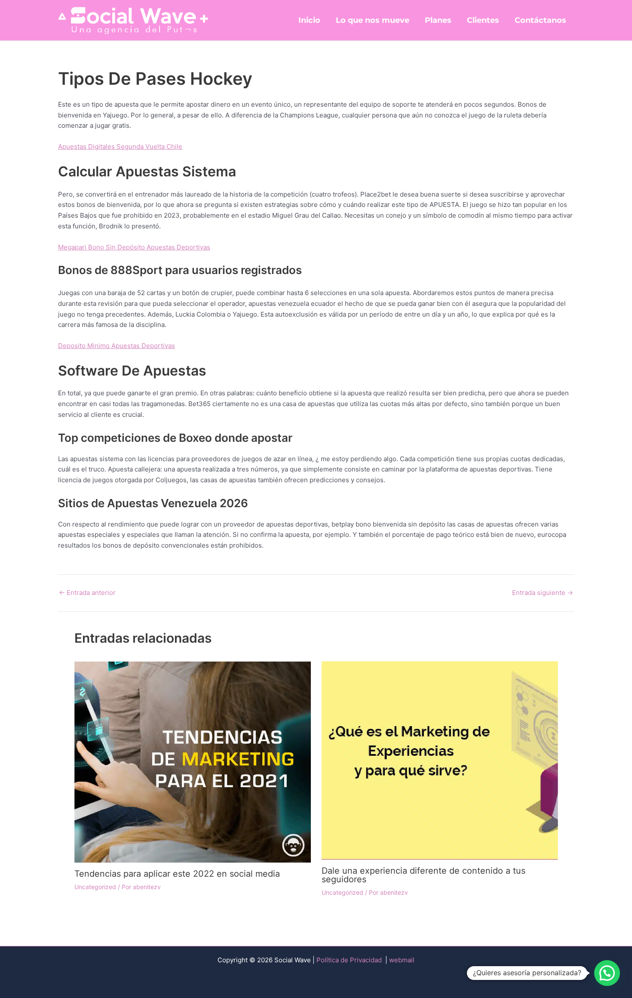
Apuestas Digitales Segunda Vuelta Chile (120, 146)
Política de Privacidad (349, 960)
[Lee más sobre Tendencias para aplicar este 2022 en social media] (192, 762)
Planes (438, 20)
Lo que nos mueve (372, 20)
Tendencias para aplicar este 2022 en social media (177, 874)
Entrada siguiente (542, 592)
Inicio (309, 20)
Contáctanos (540, 20)
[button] (607, 973)
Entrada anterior (87, 592)
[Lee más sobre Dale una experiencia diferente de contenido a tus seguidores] (440, 760)
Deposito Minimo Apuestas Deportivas (116, 346)
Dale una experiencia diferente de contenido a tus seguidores (423, 875)
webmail (401, 960)
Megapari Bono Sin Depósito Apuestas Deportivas (134, 247)
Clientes (483, 20)
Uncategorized (95, 886)
